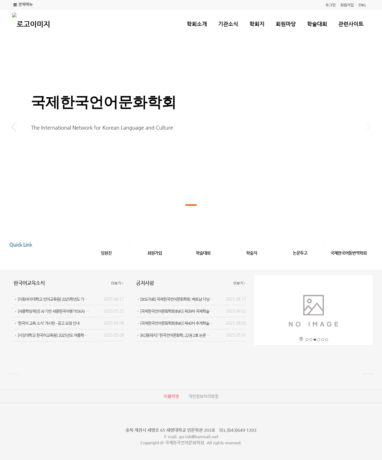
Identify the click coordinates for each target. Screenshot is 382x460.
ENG (362, 5)
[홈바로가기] (31, 23)
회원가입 (347, 5)
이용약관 (171, 396)
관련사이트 (351, 24)
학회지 (257, 24)
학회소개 (197, 24)
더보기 (116, 283)
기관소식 (228, 24)
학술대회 (317, 24)
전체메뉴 (25, 4)
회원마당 (286, 24)
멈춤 (301, 339)
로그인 (331, 5)
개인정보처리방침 (203, 396)
